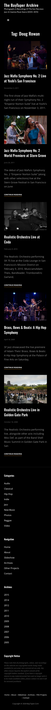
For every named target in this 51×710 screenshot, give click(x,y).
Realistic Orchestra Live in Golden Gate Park (22, 412)
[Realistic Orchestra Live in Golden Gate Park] (25, 389)
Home (7, 547)
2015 (6, 594)
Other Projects (11, 568)
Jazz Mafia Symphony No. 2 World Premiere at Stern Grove (25, 153)
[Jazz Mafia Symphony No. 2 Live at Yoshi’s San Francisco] (25, 55)
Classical (8, 488)
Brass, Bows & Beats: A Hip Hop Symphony (25, 330)
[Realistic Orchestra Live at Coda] (25, 216)
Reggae (8, 520)
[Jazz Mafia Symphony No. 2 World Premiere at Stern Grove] (25, 130)
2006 (6, 637)
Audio (7, 483)
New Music (9, 509)
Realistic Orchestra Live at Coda (22, 239)
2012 (6, 605)
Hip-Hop (8, 494)
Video (7, 525)
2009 (6, 621)
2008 (6, 626)
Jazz (6, 504)
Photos (7, 515)
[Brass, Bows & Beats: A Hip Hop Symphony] (25, 307)
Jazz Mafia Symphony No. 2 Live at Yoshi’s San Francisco (25, 78)
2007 (6, 631)
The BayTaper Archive (21, 5)
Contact (8, 573)
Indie (6, 499)
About (7, 552)
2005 (6, 642)
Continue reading (13, 194)
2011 (6, 610)
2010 (6, 615)
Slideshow (9, 557)
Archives (8, 562)
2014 (6, 600)
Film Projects (41, 695)
